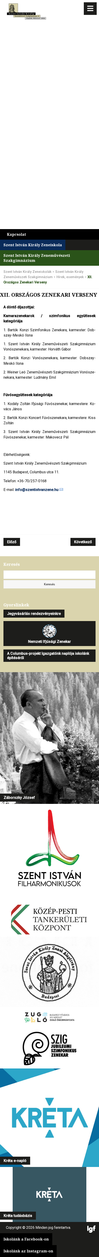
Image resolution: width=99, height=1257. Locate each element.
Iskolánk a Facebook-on (26, 1239)
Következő (83, 542)
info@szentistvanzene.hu (36, 489)
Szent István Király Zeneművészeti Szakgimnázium (36, 258)
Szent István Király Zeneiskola (32, 244)
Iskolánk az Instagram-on (28, 1251)
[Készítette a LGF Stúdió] (91, 1229)
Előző (11, 542)
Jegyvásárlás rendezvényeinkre (34, 613)
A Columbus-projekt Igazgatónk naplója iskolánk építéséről (48, 655)
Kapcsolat (16, 234)
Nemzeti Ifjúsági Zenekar (49, 641)
